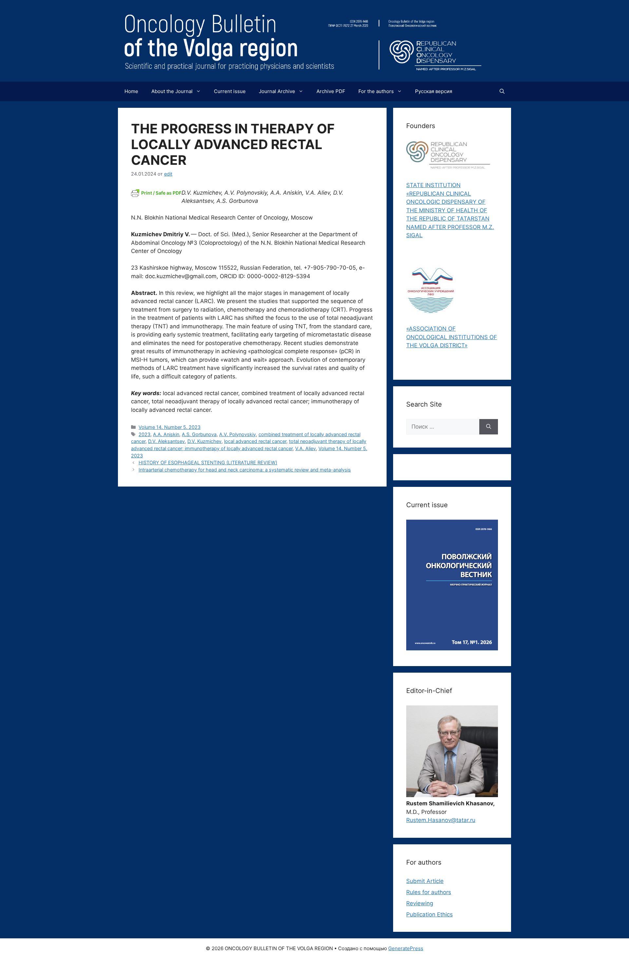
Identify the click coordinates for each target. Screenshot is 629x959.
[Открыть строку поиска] (502, 91)
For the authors (376, 91)
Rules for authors (428, 892)
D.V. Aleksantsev (166, 441)
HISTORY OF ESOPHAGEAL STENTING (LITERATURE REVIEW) (208, 462)
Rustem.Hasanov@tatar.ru (440, 820)
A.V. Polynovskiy (237, 434)
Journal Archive (277, 91)
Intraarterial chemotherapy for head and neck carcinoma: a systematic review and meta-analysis (245, 469)
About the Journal (172, 91)
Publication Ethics (429, 914)
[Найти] (488, 427)
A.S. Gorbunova (199, 434)
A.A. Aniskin (166, 434)
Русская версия (433, 91)
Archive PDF (330, 91)
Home (131, 91)
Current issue (230, 91)
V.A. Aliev (305, 448)
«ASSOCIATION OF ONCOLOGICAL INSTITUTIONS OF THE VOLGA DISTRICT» (451, 337)
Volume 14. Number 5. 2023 (169, 427)
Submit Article (425, 881)
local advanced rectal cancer (255, 441)
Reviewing (419, 903)
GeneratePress (405, 948)
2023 (144, 434)
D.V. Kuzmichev (204, 441)
